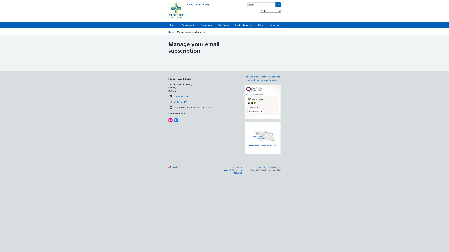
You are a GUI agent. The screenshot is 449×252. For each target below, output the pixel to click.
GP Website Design (266, 167)
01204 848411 (181, 102)
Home (173, 25)
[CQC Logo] (254, 91)
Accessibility (237, 167)
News (260, 25)
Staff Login (238, 173)
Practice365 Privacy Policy (232, 170)
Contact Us (274, 25)
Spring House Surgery (197, 4)
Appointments (188, 25)
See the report (254, 111)
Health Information (243, 25)
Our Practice (223, 25)
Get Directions (181, 96)
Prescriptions (206, 25)
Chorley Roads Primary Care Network (262, 146)
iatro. (279, 167)
